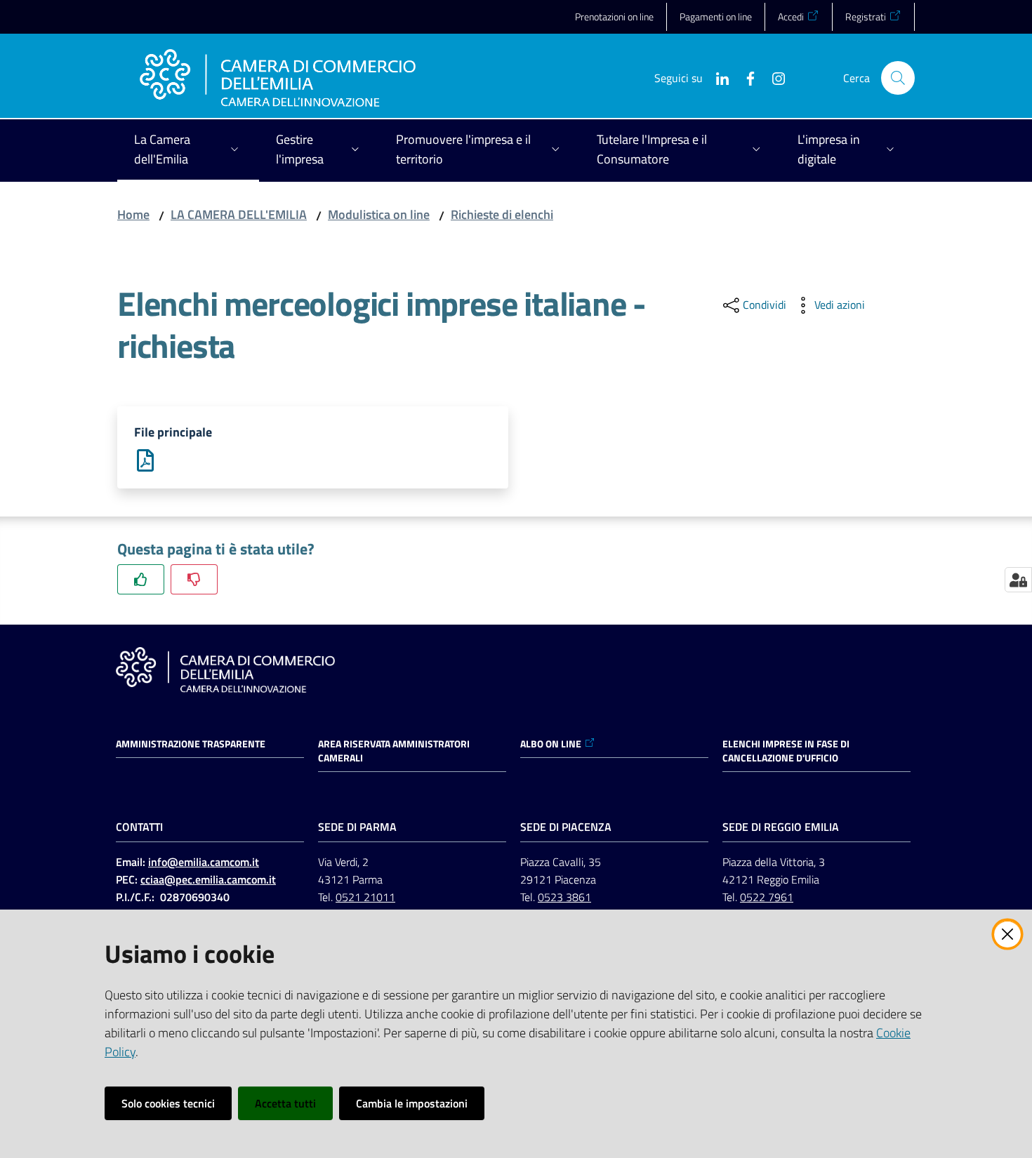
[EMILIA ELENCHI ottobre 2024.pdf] (145, 459)
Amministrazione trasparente (190, 744)
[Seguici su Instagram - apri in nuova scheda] (773, 77)
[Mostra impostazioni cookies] (1018, 579)
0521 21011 (365, 897)
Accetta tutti (285, 1103)
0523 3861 (564, 897)
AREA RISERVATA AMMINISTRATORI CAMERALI (394, 751)
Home (133, 214)
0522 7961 (766, 897)
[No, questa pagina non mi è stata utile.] (194, 579)
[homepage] (278, 78)
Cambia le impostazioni (412, 1103)
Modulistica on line (379, 214)
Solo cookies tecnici (168, 1103)
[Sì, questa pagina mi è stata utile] (140, 579)
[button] (898, 78)
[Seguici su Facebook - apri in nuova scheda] (745, 77)
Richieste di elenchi (502, 214)
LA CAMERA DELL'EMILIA (239, 214)
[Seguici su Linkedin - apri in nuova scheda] (717, 77)
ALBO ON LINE (550, 744)
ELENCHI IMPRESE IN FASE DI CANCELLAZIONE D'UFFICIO (785, 751)
